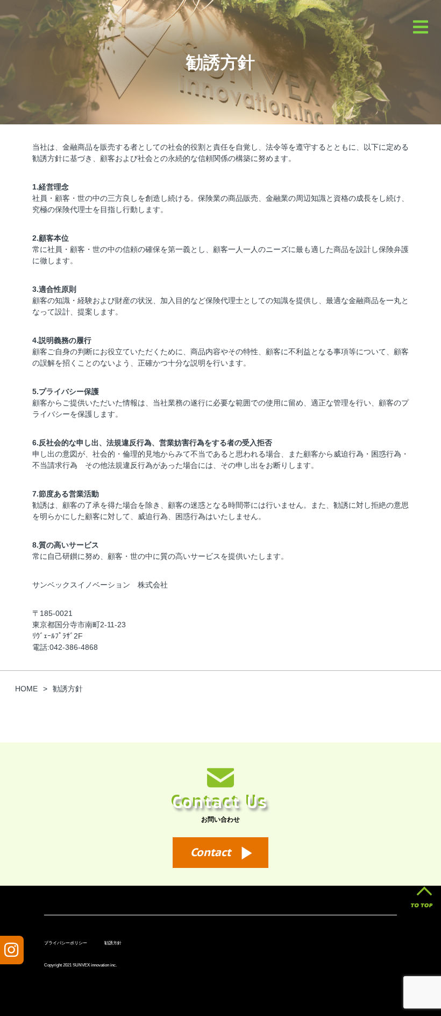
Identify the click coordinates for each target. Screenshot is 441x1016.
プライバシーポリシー (65, 943)
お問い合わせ (220, 819)
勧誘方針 (113, 943)
